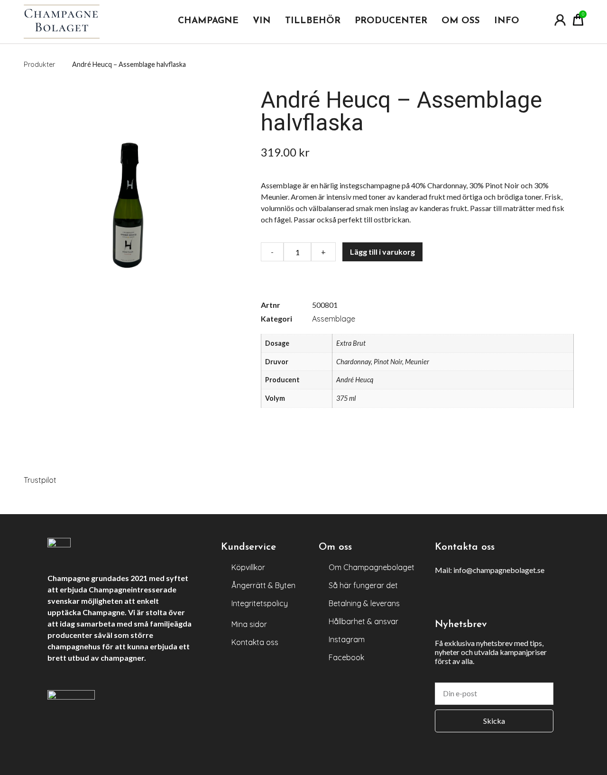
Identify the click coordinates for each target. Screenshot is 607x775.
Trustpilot (40, 480)
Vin (262, 21)
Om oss (460, 21)
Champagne (208, 21)
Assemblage (333, 318)
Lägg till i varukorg (382, 251)
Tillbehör (312, 21)
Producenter (391, 21)
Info (506, 21)
